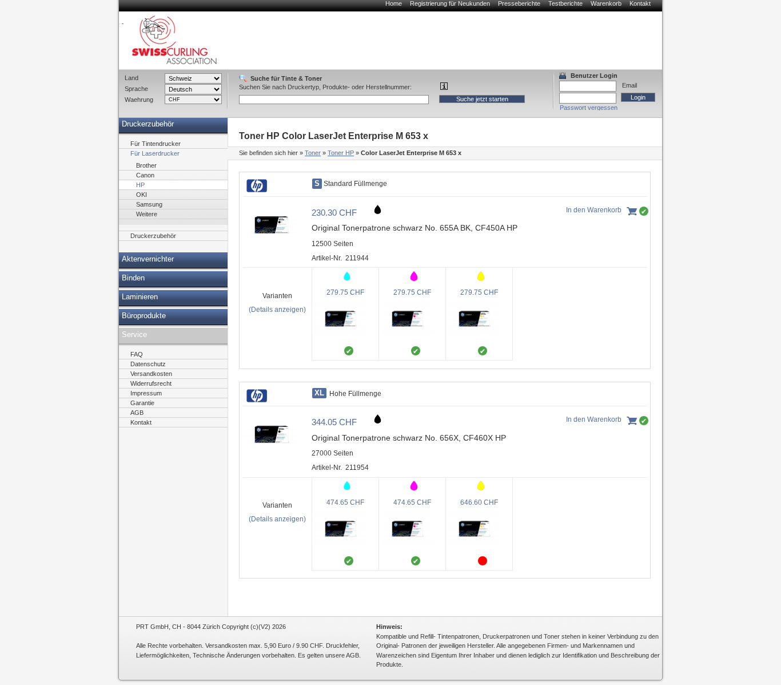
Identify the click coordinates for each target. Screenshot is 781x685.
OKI (141, 194)
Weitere (146, 214)
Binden (133, 278)
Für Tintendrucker (155, 143)
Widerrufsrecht (151, 383)
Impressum (146, 393)
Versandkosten (151, 373)
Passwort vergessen (588, 107)
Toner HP (341, 152)
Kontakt (640, 3)
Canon (145, 175)
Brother (146, 165)
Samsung (149, 204)
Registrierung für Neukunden (450, 3)
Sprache (136, 88)
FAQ (136, 354)
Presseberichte (519, 3)
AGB (137, 412)
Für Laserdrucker (155, 153)
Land (131, 77)
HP (140, 184)
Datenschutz (148, 364)
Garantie (142, 402)
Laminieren (140, 297)
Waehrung (139, 99)
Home (393, 3)
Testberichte (565, 3)
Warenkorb (606, 3)
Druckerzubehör (148, 124)
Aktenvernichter (148, 259)
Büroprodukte (144, 316)
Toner (313, 152)
